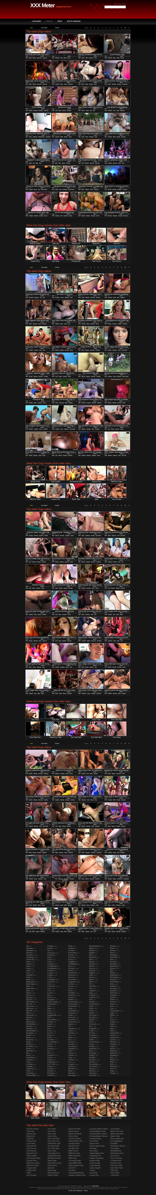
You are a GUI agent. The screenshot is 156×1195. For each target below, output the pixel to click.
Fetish (49, 1058)
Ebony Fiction (53, 1175)
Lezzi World (114, 1129)
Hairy (86, 57)
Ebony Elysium (53, 1173)
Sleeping (113, 955)
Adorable (29, 951)
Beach (87, 667)
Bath (28, 986)
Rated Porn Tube (54, 1143)
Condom (50, 971)
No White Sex (74, 1148)
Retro (91, 1051)
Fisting (50, 1069)
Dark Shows (52, 1165)
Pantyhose (93, 1004)
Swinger (113, 995)
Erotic (118, 640)
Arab (28, 968)
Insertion (71, 1020)
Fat (48, 1051)
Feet (49, 1053)
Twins (112, 1026)
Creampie (99, 640)
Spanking (113, 966)
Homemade (72, 1002)
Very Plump (114, 1148)
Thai (111, 1008)
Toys (112, 1020)
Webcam (113, 1053)
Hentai (70, 997)
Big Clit (29, 1004)
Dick (49, 1006)
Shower (93, 535)
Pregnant (92, 1029)
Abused (29, 948)
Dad (48, 995)
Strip (112, 984)
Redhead (92, 1049)
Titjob (112, 1015)
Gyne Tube (52, 1134)
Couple (50, 975)
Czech (49, 993)
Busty (95, 84)
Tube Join (30, 1131)
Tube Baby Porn (54, 1153)
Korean (71, 1044)
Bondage (123, 535)
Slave (112, 953)
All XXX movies (33, 1129)
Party (91, 1006)
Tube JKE (114, 1170)
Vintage (113, 1044)
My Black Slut (74, 1146)
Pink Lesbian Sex (117, 1138)
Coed (119, 350)
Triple (112, 1024)
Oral (90, 988)
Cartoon (29, 1060)
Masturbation (41, 136)
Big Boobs (30, 1002)
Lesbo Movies (95, 1165)
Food (70, 946)
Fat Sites (72, 1170)
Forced (71, 951)
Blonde (34, 57)
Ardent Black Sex (54, 1156)
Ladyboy (71, 1049)
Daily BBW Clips (75, 1163)
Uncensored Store (34, 1158)
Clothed (50, 955)
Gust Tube (52, 1131)
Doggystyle (124, 350)
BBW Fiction (73, 1151)
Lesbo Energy (95, 1163)
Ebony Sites (73, 1136)
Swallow (113, 991)
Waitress (113, 1051)
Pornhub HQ (31, 1146)
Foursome (72, 953)
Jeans (70, 1031)
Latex (70, 1051)
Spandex (113, 964)
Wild (111, 1064)
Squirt (112, 973)
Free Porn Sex (115, 1163)
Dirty (40, 163)
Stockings (48, 136)
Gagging (71, 962)
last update (44, 27)
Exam (49, 1035)
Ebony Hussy (74, 1131)
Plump (91, 1020)
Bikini (66, 402)
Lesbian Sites (95, 1160)
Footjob (71, 948)
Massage (125, 323)
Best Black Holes (54, 1158)
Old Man (92, 986)
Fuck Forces (31, 1148)
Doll (48, 1017)
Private (92, 1033)
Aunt (28, 977)
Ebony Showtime (75, 1134)
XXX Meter (42, 5)
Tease (112, 1004)
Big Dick (29, 1008)
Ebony (83, 110)
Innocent (71, 1017)
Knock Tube (52, 1136)
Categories (36, 21)
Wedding (113, 1055)
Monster (92, 964)
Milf (90, 955)
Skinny (112, 951)
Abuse (86, 1190)
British (28, 1044)
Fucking (71, 957)
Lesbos (92, 1170)
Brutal (28, 1049)
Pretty (91, 1031)
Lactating (71, 1046)
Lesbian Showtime (97, 1158)
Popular (49, 21)
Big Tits (29, 1011)
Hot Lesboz (94, 1151)
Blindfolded (30, 1024)
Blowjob (91, 84)
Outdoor (92, 997)
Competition (52, 966)
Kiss (70, 1040)
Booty (28, 1037)
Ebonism (51, 1168)
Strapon (113, 979)
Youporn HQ (31, 1168)
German (68, 163)
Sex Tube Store (53, 1148)
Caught (29, 1066)
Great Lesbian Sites (97, 1146)
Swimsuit (113, 993)
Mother (92, 966)
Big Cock (125, 215)
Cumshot (125, 189)
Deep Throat (44, 189)
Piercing (92, 1015)
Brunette (39, 57)
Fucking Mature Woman (99, 1136)
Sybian (112, 997)
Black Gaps (52, 1160)
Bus (27, 1053)
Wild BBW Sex (116, 1151)
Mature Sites (115, 1136)
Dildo (37, 163)
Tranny (112, 1022)
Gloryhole (72, 979)
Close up (45, 640)
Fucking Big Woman (76, 1173)
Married (71, 1073)
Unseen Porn (32, 1160)
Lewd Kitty (93, 1173)
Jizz (69, 1035)
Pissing (92, 1017)
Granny (71, 984)
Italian (70, 1024)
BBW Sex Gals (74, 1153)
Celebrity (29, 1069)
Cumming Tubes (75, 1160)
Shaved (92, 1071)
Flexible (50, 1075)
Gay (69, 966)
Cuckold (50, 982)
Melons (92, 951)
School (91, 1062)
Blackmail (30, 1022)
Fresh (59, 21)
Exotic (49, 1037)
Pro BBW (113, 1143)
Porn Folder (114, 1173)
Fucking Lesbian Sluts (77, 1175)
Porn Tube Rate (54, 1138)
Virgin (112, 1046)
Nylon (91, 979)
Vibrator (113, 1042)
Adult (29, 1173)
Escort (49, 1033)
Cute (49, 991)
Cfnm (28, 1071)
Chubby (50, 946)
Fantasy (50, 1049)
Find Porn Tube (116, 1165)
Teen (95, 57)
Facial (117, 110)
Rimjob (92, 1058)
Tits (40, 297)
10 (125, 27)
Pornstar (120, 215)
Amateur (57, 57)
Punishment (93, 1042)
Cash (28, 1062)
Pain (91, 1000)
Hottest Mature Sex (97, 1153)
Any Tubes (52, 1129)
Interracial (66, 878)
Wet (111, 1058)
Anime (28, 964)
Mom (91, 959)
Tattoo (112, 1000)
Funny (70, 959)
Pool (91, 1022)
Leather (71, 1055)
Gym (70, 988)
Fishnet (50, 1066)
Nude (91, 975)
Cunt (91, 931)
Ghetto (70, 971)
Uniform (113, 1035)
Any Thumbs (31, 1175)
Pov (90, 1026)
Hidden (71, 1000)
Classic (50, 948)
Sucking (113, 988)
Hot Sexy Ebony (75, 1138)
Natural (92, 971)
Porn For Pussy (116, 1158)
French (71, 955)
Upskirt (113, 1040)
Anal (61, 57)
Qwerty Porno (32, 1153)
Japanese (124, 84)
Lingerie (71, 1064)
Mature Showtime (117, 1134)
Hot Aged (93, 1148)
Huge (70, 1008)
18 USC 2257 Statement (75, 1190)
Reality (92, 1046)
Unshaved (114, 1037)
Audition (29, 975)
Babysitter (30, 982)
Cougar (50, 973)
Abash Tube (31, 1170)
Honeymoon (73, 1004)
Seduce (92, 1069)
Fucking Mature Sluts (97, 1131)
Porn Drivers (31, 1151)
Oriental (92, 995)
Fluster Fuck (31, 1141)
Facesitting (51, 1042)
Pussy (91, 1044)
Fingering (46, 110)
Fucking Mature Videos (98, 1134)
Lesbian (120, 323)
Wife (112, 1062)
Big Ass (29, 1000)
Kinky (70, 1037)
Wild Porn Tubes (33, 1163)
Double (50, 1022)
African (29, 953)
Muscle (92, 968)
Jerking (71, 1033)
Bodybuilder (31, 1031)
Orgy (44, 350)
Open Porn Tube (116, 1168)
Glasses (71, 977)
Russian (92, 1060)
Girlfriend (71, 973)
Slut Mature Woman (117, 1146)
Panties (92, 1002)
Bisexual (29, 1015)
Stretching (114, 982)
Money (91, 962)
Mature (63, 163)
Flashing (50, 1073)
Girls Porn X (115, 1156)
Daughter (50, 1000)
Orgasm (92, 991)
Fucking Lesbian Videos (99, 1129)
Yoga (112, 1071)
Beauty (29, 997)
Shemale (92, 1075)
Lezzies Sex (94, 1175)
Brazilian (70, 402)
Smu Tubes (52, 1151)
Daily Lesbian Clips (76, 1165)
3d (27, 946)
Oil (90, 984)
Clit (48, 951)
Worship (113, 1066)
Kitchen (71, 1042)
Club (94, 110)
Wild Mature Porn (117, 1153)
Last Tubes (31, 1143)
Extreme (50, 1040)
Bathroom (30, 988)
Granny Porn (94, 1143)
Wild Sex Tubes (33, 1165)
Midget (91, 953)
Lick (122, 561)
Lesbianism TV (95, 1156)
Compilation (126, 878)
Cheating (29, 1073)
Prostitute (93, 1037)
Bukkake (65, 189)
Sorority (113, 962)
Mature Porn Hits (116, 1131)
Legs (70, 1058)
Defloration (51, 1004)
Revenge (92, 1053)
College (50, 964)
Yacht (112, 1069)
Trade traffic (95, 1186)
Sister (112, 948)
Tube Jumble (32, 1156)
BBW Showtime (75, 1156)
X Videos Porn (115, 1160)
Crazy (40, 350)
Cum (49, 984)
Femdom (50, 1055)
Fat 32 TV (72, 1168)
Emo (49, 1029)
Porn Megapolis (116, 1141)
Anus (28, 966)
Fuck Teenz (94, 1141)
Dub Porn (30, 1138)
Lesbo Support (95, 1168)
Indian (70, 1015)
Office (91, 982)
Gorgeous (72, 982)
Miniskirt (92, 957)
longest (57, 27)
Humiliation (72, 1011)
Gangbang (72, 964)
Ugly (112, 1029)
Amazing (97, 428)
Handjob (114, 84)
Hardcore (45, 57)
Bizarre (29, 1017)
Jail (69, 1026)
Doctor (50, 1013)
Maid (70, 1071)
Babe (30, 57)
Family (50, 1046)
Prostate (92, 1035)
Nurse (91, 977)
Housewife (72, 1006)
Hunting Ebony (74, 1143)
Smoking (113, 957)
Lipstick (71, 1066)
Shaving (92, 1073)
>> (129, 27)
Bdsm (65, 57)
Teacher (113, 1002)
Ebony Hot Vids (74, 1129)
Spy (111, 971)
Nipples (92, 973)
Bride (28, 1042)
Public (91, 1040)
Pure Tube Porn (54, 1141)
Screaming (93, 1064)
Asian (83, 57)
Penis (91, 1008)
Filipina (50, 1060)
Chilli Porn (115, 1175)
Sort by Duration (73, 21)
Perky (91, 1011)
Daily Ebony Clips (54, 1163)
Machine (71, 1069)
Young (112, 1073)
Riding (91, 1055)
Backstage (30, 984)
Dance (92, 799)
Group (69, 57)
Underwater (114, 1033)
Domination (51, 1020)
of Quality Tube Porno (63, 7)
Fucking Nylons (95, 1138)
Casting (29, 1064)
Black (28, 1020)
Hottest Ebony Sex (76, 1141)
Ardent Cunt (31, 1134)
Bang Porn (31, 1136)
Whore (112, 1060)
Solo (111, 959)
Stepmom (113, 975)
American (30, 959)
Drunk (49, 1024)
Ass (91, 110)
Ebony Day (52, 1170)
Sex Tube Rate (53, 1146)
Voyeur (112, 1049)
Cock (49, 959)
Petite (91, 1013)
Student (113, 986)
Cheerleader (31, 1075)
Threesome (114, 1011)
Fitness (50, 1071)
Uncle (112, 1031)
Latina (123, 905)
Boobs (28, 1035)
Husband (71, 1013)
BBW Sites (73, 1158)
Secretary (93, 1066)
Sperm (112, 968)
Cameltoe (30, 1058)
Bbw (56, 163)
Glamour (71, 975)
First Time (51, 1064)
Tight (112, 1013)
